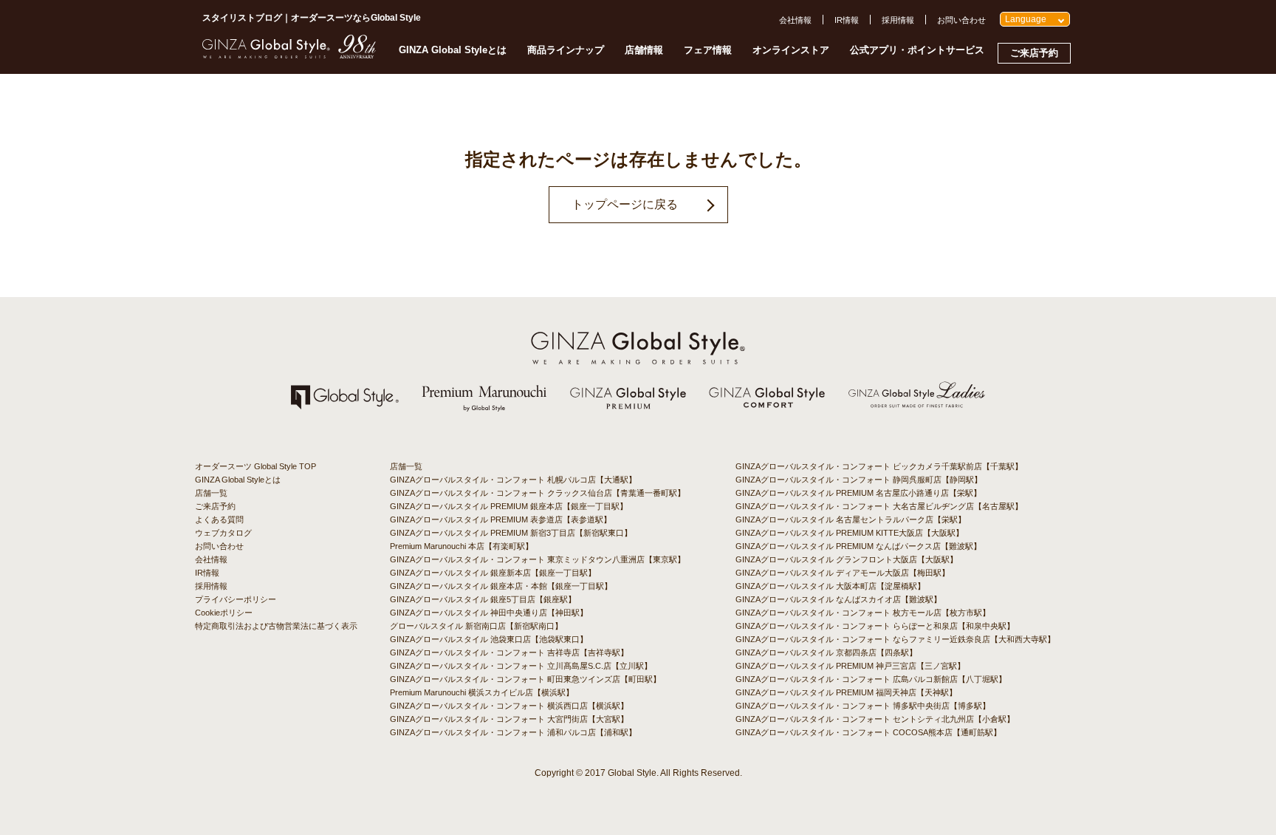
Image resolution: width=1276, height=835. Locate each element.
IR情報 (846, 20)
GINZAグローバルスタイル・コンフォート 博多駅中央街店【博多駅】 (862, 705)
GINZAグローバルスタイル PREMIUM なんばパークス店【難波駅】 (858, 546)
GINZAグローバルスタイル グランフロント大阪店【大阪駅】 (846, 559)
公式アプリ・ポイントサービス (917, 49)
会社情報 (795, 20)
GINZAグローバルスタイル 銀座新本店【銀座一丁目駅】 (493, 572)
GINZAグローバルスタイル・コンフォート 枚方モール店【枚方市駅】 (862, 612)
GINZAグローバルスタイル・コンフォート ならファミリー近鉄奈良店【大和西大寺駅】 (895, 639)
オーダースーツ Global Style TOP (255, 466)
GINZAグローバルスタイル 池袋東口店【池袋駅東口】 (489, 639)
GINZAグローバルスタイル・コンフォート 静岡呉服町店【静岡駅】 (858, 479)
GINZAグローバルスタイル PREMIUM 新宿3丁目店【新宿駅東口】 (511, 532)
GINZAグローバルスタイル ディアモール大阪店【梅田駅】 (842, 572)
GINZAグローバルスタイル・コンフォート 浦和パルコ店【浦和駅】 (513, 732)
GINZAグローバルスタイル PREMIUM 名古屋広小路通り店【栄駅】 (858, 492)
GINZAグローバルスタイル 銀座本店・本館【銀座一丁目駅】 (501, 586)
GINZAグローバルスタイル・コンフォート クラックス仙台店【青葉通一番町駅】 (537, 492)
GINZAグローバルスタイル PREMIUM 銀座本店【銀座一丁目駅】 (509, 506)
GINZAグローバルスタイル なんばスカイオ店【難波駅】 (838, 599)
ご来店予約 (1034, 52)
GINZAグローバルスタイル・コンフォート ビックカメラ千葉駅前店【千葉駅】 (879, 466)
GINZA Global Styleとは (453, 49)
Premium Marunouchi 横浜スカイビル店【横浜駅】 (482, 692)
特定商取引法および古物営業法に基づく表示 (276, 625)
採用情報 (898, 20)
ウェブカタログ (223, 532)
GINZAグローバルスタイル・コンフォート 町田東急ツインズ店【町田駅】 (525, 679)
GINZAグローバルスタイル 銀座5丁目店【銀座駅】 (483, 599)
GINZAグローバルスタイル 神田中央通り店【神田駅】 (489, 612)
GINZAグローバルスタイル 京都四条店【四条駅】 (826, 652)
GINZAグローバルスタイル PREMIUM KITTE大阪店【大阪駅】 (849, 532)
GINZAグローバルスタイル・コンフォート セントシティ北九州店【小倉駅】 (875, 719)
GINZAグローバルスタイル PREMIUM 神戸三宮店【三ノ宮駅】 (850, 665)
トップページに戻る (625, 204)
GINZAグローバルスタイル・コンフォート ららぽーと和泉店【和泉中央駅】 (875, 625)
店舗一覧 (211, 492)
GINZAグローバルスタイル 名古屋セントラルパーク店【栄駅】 (850, 519)
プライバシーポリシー (235, 599)
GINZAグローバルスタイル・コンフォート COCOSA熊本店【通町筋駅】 (868, 732)
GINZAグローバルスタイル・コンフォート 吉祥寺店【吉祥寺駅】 (509, 652)
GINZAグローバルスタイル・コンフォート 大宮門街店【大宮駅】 (509, 719)
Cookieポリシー (224, 612)
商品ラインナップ (565, 49)
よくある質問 (219, 519)
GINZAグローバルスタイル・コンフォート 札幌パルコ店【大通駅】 (513, 479)
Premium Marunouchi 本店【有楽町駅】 (461, 546)
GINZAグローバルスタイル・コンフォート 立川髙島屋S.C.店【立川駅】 (521, 665)
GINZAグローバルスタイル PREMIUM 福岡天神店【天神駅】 (846, 692)
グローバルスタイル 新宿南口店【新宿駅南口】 (476, 625)
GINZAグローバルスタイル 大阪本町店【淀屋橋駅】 (830, 586)
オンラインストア (790, 49)
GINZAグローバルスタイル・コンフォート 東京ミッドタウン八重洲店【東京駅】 (537, 559)
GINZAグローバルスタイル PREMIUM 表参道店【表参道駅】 (500, 519)
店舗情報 (644, 49)
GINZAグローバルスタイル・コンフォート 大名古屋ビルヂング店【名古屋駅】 (879, 506)
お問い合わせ (961, 20)
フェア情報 (708, 49)
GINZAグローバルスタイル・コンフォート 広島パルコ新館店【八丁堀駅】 (870, 679)
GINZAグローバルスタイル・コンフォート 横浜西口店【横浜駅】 (509, 705)
